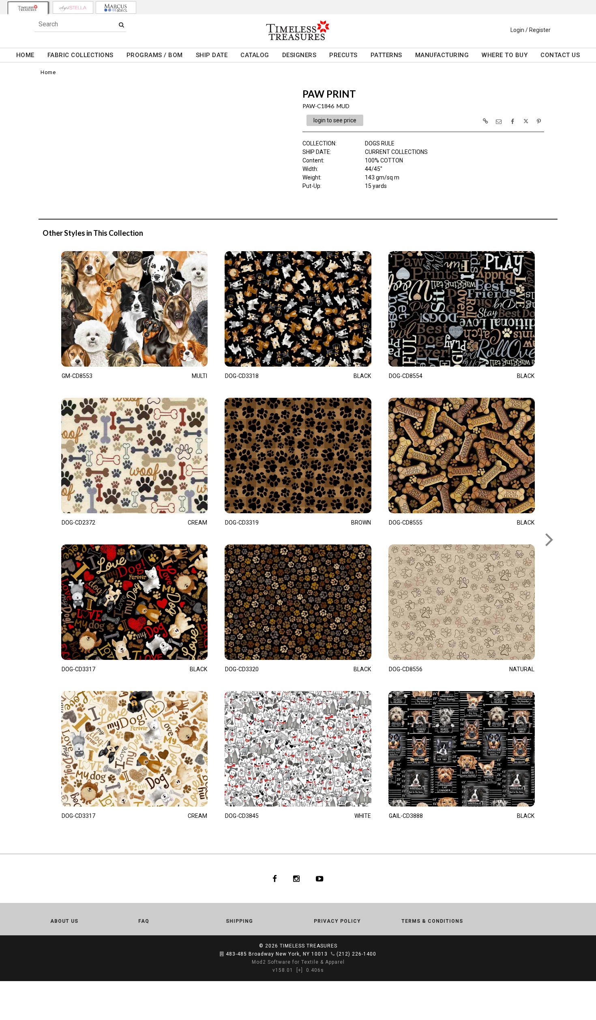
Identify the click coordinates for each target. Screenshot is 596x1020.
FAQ (143, 921)
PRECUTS (343, 55)
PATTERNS (386, 55)
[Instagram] (296, 878)
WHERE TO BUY (504, 55)
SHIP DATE (212, 55)
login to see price (334, 120)
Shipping (239, 921)
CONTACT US (560, 55)
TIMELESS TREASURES (308, 946)
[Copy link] (485, 121)
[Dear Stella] (73, 7)
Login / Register (530, 30)
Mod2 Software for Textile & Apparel (298, 962)
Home (48, 72)
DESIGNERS (299, 55)
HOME (25, 55)
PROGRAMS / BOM (154, 55)
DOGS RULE (379, 143)
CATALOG (254, 55)
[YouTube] (320, 878)
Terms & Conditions (432, 921)
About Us (64, 921)
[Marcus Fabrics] (116, 7)
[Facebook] (274, 878)
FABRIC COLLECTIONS (80, 55)
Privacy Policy (337, 921)
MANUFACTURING (442, 55)
